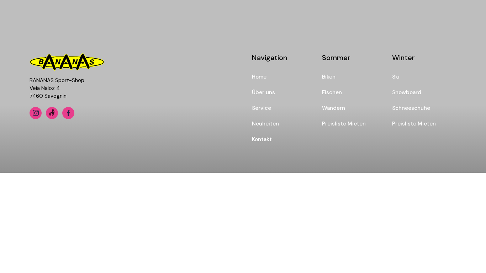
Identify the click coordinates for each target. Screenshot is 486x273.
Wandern (333, 108)
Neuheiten (265, 123)
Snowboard (406, 92)
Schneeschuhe (411, 108)
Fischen (332, 92)
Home (259, 76)
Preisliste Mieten (344, 123)
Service (261, 108)
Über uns (263, 92)
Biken (329, 76)
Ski (396, 76)
